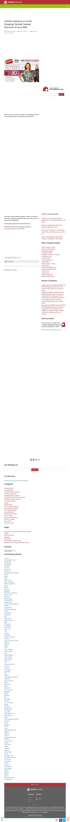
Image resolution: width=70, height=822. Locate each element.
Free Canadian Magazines (11, 506)
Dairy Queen (7, 613)
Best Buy (6, 589)
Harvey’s (6, 644)
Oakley (6, 704)
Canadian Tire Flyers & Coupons (51, 254)
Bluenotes (7, 591)
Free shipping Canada (10, 510)
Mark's (6, 682)
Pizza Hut (7, 711)
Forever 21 (7, 629)
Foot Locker (7, 627)
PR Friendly (7, 539)
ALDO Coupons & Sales (48, 247)
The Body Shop (8, 755)
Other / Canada (8, 515)
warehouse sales (9, 523)
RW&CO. (7, 732)
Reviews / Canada (9, 519)
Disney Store (8, 618)
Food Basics (7, 626)
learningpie (45, 305)
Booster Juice (8, 594)
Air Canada (7, 565)
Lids (5, 673)
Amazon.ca (7, 571)
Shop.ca (6, 735)
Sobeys (6, 743)
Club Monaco (8, 607)
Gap (5, 631)
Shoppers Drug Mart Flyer (49, 269)
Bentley (6, 587)
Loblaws (6, 675)
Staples (6, 746)
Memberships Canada (10, 514)
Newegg (6, 695)
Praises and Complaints (11, 517)
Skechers (7, 739)
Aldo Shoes (7, 569)
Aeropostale (7, 563)
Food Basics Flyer (47, 256)
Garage (6, 633)
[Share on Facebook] (60, 820)
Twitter (39, 799)
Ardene (6, 574)
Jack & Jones (8, 657)
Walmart (6, 772)
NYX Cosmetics (8, 702)
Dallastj (44, 292)
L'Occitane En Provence (11, 677)
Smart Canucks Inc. (24, 31)
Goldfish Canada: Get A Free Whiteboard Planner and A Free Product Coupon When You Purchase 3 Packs (53, 294)
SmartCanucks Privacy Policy (12, 540)
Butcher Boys (8, 598)
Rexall (6, 722)
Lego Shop (7, 671)
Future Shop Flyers (47, 260)
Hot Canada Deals (50, 214)
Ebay (5, 622)
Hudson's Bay (8, 651)
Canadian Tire (8, 602)
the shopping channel (11, 257)
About (29, 799)
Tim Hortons (7, 761)
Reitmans (7, 721)
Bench (6, 585)
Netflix (6, 693)
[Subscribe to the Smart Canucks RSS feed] (36, 460)
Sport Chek (7, 744)
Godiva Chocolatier (9, 637)
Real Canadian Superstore (11, 719)
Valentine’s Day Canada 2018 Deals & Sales (16, 542)
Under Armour (8, 766)
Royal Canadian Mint (10, 730)
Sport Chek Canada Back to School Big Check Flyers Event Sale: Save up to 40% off (53, 231)
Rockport (6, 724)
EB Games (7, 624)
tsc (19, 257)
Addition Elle (7, 562)
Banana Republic (9, 582)
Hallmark (6, 642)
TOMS (6, 763)
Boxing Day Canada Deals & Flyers (51, 329)
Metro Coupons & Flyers (48, 263)
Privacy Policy (41, 817)
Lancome (6, 666)
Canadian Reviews (47, 252)
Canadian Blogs (8, 490)
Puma (6, 717)
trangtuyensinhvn (46, 285)
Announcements (8, 488)
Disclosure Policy (9, 535)
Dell (5, 616)
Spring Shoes (45, 273)
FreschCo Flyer (46, 258)
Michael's (7, 688)
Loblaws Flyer (45, 262)
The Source (7, 759)
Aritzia (6, 576)
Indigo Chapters (8, 655)
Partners (6, 537)
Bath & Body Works (9, 583)
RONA (6, 726)
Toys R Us (7, 764)
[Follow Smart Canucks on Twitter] (31, 460)
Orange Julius (8, 708)
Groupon (6, 638)
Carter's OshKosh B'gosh (11, 604)
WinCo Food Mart (9, 777)
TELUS (6, 754)
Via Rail (6, 770)
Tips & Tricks (8, 521)
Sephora (6, 733)
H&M (5, 647)
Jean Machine (8, 658)
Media (29, 801)
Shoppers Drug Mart (10, 737)
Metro (6, 686)
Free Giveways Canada (11, 508)
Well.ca (6, 776)
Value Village (7, 768)
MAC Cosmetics (9, 680)
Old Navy (7, 706)
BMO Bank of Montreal (10, 593)
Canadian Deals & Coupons (12, 495)
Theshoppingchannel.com (11, 228)
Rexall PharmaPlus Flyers (49, 267)
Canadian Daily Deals (10, 494)
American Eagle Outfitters (11, 573)
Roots (6, 728)
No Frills (6, 700)
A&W (5, 578)
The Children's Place (10, 757)
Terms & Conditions (30, 817)
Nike (5, 697)
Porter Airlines (8, 715)
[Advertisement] (35, 8)
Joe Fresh (7, 660)
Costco (6, 611)
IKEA (5, 653)
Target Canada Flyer (47, 274)
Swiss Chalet (8, 752)
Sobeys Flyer (45, 271)
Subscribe (34, 470)
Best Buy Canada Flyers (48, 249)
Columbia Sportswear (10, 609)
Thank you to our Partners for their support (16, 480)
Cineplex (6, 605)
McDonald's (7, 684)
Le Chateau (7, 669)
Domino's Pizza (8, 620)
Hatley (6, 646)
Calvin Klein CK (8, 600)
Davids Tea (7, 615)
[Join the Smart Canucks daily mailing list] (39, 460)
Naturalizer (7, 691)
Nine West (7, 699)
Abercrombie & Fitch (10, 560)
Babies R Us (7, 580)
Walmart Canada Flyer (48, 276)
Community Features (10, 501)
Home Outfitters (8, 649)
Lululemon (7, 679)
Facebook (39, 797)
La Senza (7, 668)
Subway (6, 750)
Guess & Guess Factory (11, 640)
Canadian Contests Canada (12, 492)
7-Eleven (6, 558)
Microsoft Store (8, 690)
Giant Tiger (7, 635)
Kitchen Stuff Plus (9, 664)
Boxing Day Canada (47, 251)
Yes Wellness (8, 779)
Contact (6, 533)
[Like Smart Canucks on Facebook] (34, 460)
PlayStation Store (9, 713)
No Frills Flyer (45, 265)
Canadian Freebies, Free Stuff (12, 499)
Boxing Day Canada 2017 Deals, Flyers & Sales (17, 531)
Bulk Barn (7, 596)
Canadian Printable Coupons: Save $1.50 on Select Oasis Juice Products (53, 312)
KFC (5, 662)
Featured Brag (8, 504)
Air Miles (6, 567)
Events (6, 503)
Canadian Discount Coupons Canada (14, 497)
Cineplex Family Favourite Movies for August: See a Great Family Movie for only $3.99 (53, 220)
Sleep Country (8, 741)
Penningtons (7, 710)
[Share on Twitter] (64, 820)
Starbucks (7, 748)
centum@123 (45, 297)
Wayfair (6, 774)
